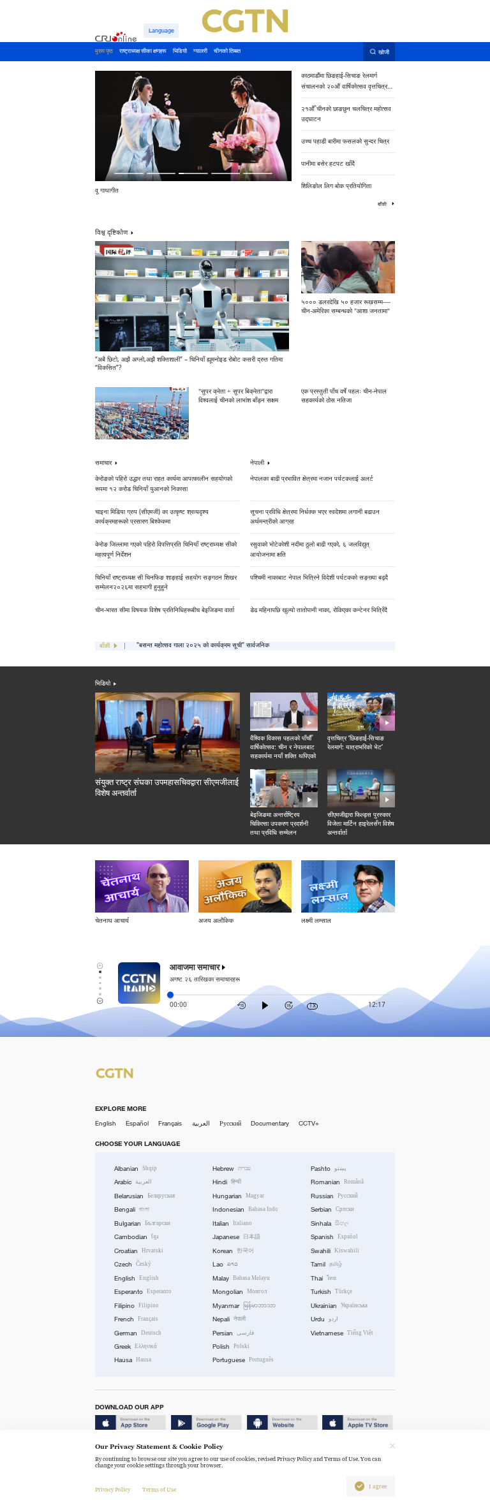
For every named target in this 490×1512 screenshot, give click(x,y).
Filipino (136, 1306)
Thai (323, 1278)
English (105, 1123)
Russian (334, 1196)
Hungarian (238, 1196)
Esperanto (143, 1292)
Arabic (133, 1182)
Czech (132, 1264)
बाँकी (383, 204)
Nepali (229, 1319)
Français (170, 1123)
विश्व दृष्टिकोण (111, 232)
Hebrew (231, 1168)
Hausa (132, 1360)
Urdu (324, 1319)
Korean (233, 1251)
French (136, 1319)
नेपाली (257, 463)
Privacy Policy (112, 1490)
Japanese (236, 1237)
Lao (225, 1264)
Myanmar (244, 1306)
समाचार (103, 463)
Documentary (270, 1123)
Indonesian (245, 1209)
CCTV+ (309, 1123)
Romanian (337, 1182)
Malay (241, 1278)
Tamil (326, 1264)
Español (137, 1123)
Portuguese (243, 1360)
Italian (232, 1223)
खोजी (383, 52)
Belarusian (144, 1196)
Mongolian (239, 1292)
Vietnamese (342, 1333)
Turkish (331, 1292)
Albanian (135, 1168)
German (137, 1333)
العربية (201, 1123)
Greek (135, 1346)
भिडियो (102, 683)
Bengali (131, 1209)
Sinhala (330, 1223)
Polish (230, 1346)
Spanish (334, 1237)
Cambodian (136, 1237)
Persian (233, 1333)
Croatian (138, 1251)
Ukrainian (339, 1306)
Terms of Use (159, 1490)
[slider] (170, 995)
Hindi (226, 1182)
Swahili (335, 1251)
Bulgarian (142, 1223)
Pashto (328, 1168)
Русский (230, 1123)
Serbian (332, 1209)
